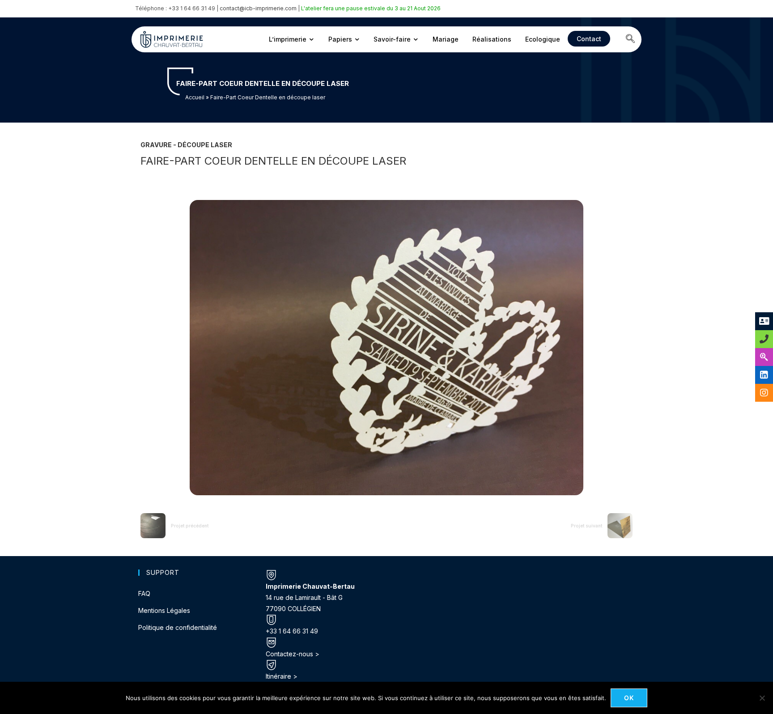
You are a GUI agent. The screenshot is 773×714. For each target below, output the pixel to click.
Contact (589, 38)
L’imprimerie (287, 39)
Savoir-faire (392, 39)
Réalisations (491, 39)
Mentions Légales (164, 610)
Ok (629, 697)
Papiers (340, 39)
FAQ (144, 593)
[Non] (761, 697)
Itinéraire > (281, 676)
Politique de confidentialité (177, 627)
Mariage (446, 39)
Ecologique (542, 39)
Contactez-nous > (292, 654)
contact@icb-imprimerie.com (258, 8)
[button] (630, 39)
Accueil (194, 97)
